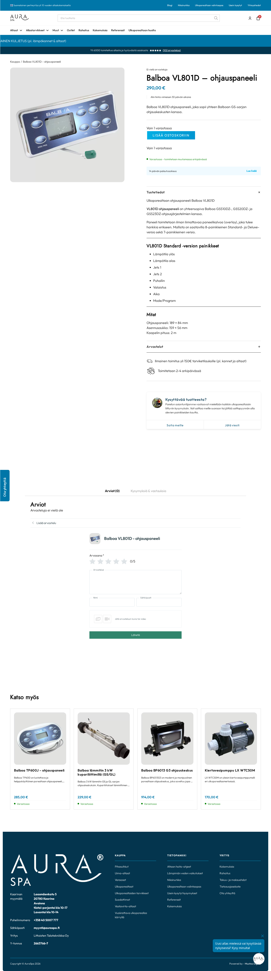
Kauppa (15, 61)
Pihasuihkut (121, 866)
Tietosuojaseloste (230, 886)
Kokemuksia (100, 30)
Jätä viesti (232, 425)
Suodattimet (122, 899)
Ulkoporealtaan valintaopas (209, 5)
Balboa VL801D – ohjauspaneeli (42, 61)
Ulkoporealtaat (124, 886)
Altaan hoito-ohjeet (179, 866)
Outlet (71, 30)
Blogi (169, 5)
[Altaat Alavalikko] (21, 30)
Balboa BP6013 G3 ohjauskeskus (167, 770)
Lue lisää (251, 171)
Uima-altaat (122, 873)
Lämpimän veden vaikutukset (185, 873)
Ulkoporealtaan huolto (142, 30)
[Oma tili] (250, 18)
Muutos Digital (253, 963)
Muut (56, 30)
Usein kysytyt (235, 5)
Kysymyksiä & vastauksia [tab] (148, 491)
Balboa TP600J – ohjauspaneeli (39, 770)
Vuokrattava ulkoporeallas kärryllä (131, 915)
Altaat (14, 30)
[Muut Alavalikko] (61, 30)
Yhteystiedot (254, 5)
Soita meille (175, 425)
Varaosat (120, 880)
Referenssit (118, 30)
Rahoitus (84, 30)
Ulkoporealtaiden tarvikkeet (132, 893)
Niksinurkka (184, 5)
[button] (5, 485)
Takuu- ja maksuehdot (233, 880)
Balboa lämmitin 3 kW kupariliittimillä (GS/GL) (96, 772)
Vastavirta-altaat (125, 906)
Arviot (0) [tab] (112, 491)
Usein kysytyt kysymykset (182, 893)
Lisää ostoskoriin (171, 135)
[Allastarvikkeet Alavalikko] (47, 30)
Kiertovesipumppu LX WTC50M (230, 770)
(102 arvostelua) (172, 50)
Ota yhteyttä (227, 893)
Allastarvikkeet (35, 30)
